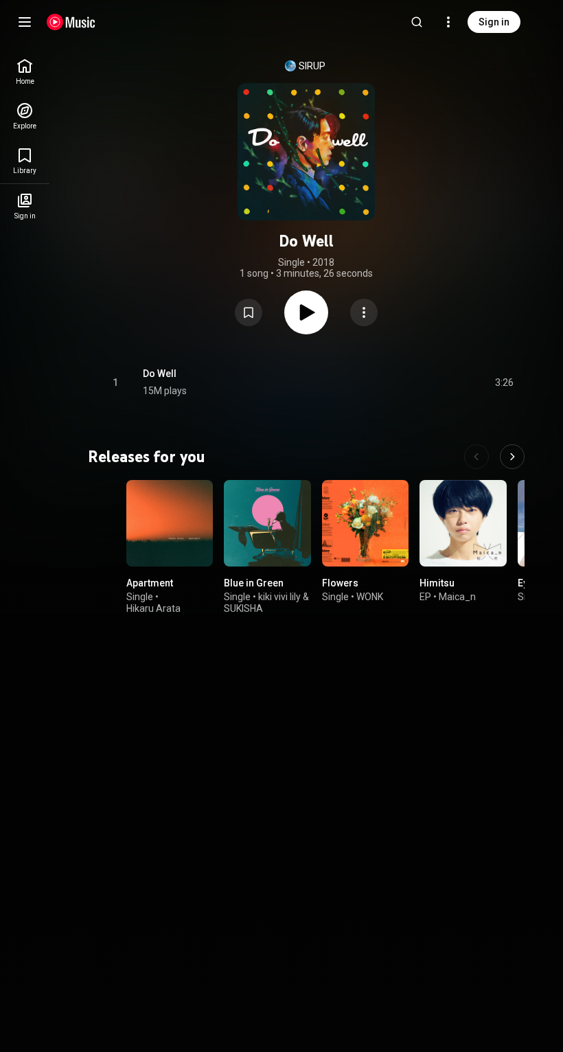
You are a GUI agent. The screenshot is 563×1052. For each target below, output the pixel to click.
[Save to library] (248, 312)
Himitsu (437, 583)
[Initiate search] (417, 22)
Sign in (494, 21)
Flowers (340, 583)
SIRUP (312, 65)
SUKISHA (243, 608)
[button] (248, 312)
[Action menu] (364, 312)
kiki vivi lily (279, 596)
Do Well (159, 373)
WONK (369, 596)
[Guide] (24, 22)
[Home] (71, 22)
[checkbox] (504, 382)
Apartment (149, 583)
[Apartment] (169, 523)
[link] (24, 71)
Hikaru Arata (153, 608)
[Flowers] (365, 523)
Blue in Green (254, 583)
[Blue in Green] (267, 523)
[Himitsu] (463, 523)
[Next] (512, 456)
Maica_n (457, 596)
